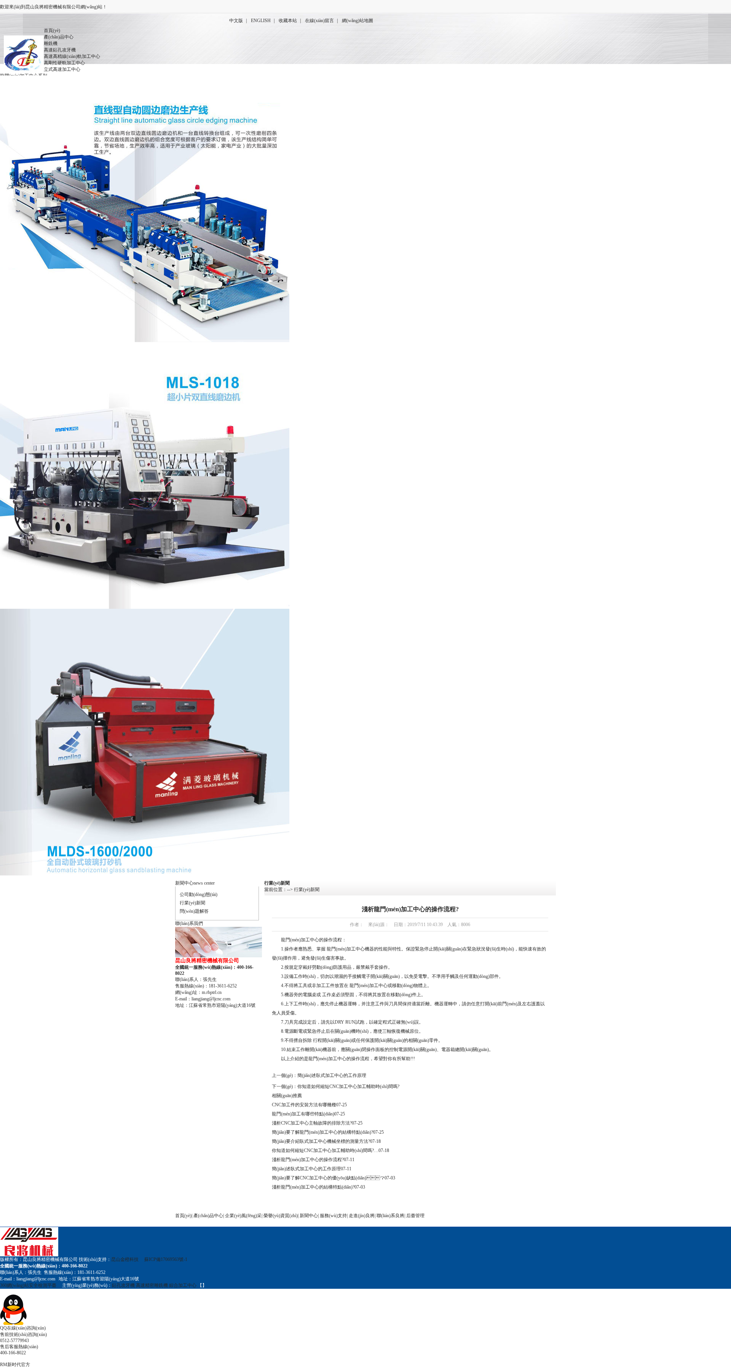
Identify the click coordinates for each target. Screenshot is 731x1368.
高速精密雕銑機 (152, 1285)
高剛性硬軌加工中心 (64, 63)
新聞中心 (184, 883)
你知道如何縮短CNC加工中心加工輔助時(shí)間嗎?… (325, 1150)
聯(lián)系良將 (390, 1215)
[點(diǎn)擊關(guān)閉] (0, 1291)
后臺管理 (415, 1215)
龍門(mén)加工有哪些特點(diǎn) (303, 1114)
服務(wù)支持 (333, 1215)
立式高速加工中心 (62, 69)
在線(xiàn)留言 (319, 20)
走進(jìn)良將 (362, 1215)
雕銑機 (50, 43)
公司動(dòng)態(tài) (198, 894)
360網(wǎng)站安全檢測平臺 (28, 1285)
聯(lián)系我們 (189, 923)
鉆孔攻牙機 (123, 1285)
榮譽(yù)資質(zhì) (280, 1215)
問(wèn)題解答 (194, 911)
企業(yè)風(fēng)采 (243, 1215)
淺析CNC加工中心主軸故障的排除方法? (312, 1123)
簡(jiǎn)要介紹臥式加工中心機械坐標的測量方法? (321, 1141)
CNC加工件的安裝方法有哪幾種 (304, 1104)
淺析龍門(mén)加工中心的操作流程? (308, 1159)
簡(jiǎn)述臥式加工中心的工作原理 (331, 1075)
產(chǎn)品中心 (58, 37)
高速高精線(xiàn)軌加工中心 (72, 56)
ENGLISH (261, 20)
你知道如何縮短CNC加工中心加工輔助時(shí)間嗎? (348, 1086)
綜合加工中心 (182, 1285)
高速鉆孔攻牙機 (60, 50)
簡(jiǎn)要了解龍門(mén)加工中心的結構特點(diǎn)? (322, 1132)
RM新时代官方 (15, 1364)
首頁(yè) (52, 30)
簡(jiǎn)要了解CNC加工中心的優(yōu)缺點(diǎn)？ (328, 1178)
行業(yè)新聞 (192, 903)
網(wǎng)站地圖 (357, 20)
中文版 (236, 20)
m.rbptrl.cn (212, 992)
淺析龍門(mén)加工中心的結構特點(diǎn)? (313, 1187)
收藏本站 (288, 20)
